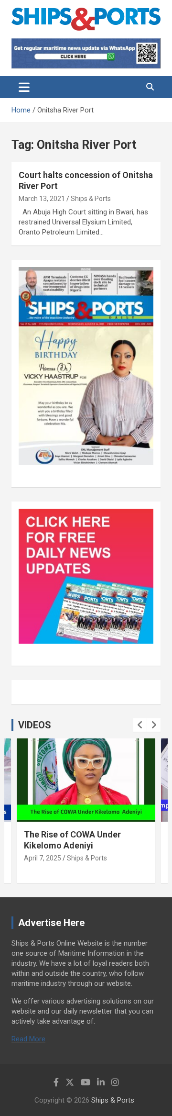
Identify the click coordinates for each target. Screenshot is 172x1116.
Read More (28, 1039)
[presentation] (140, 725)
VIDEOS (34, 725)
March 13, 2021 (42, 198)
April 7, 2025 (42, 858)
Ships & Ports (91, 198)
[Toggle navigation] (24, 87)
